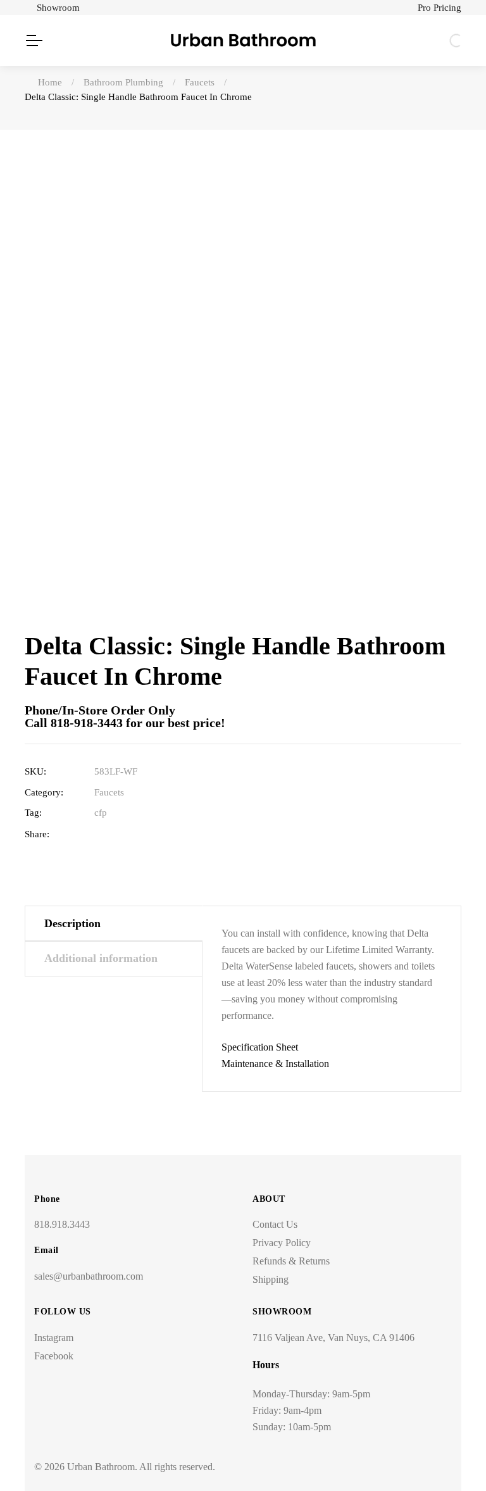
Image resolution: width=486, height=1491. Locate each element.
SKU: (35, 771)
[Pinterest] (178, 834)
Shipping (270, 1279)
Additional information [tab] (101, 958)
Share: (37, 834)
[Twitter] (119, 834)
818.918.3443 (62, 1224)
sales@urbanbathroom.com (88, 1276)
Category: (44, 792)
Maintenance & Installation (275, 1063)
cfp (100, 813)
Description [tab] (72, 923)
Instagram (53, 1337)
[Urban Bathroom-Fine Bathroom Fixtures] (243, 40)
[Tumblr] (159, 834)
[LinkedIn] (139, 834)
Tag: (33, 813)
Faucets (109, 792)
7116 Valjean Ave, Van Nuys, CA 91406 (333, 1337)
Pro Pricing (439, 8)
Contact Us (274, 1224)
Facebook (53, 1356)
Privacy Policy (281, 1242)
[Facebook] (100, 834)
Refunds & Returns (291, 1261)
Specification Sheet (259, 1047)
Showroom (58, 8)
